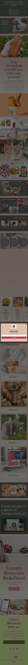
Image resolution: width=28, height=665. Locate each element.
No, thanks (14, 339)
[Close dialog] (26, 324)
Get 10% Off (14, 337)
